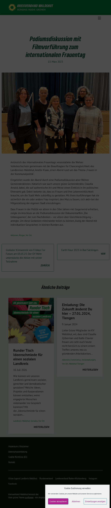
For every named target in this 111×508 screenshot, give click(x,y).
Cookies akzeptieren (58, 501)
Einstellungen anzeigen (95, 501)
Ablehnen (76, 501)
